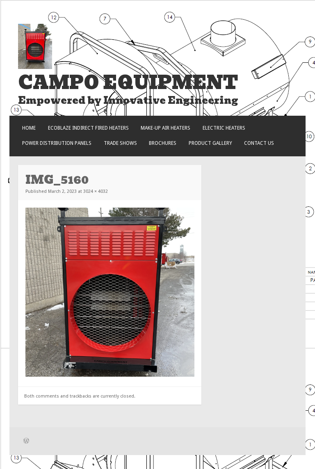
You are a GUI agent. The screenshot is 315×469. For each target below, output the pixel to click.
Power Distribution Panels (56, 143)
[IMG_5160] (109, 375)
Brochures (162, 143)
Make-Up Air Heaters (165, 128)
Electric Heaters (224, 128)
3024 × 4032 (95, 191)
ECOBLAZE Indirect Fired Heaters (88, 128)
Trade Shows (120, 143)
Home (29, 128)
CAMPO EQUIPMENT (128, 82)
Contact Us (259, 143)
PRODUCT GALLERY (210, 143)
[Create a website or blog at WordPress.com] (26, 441)
